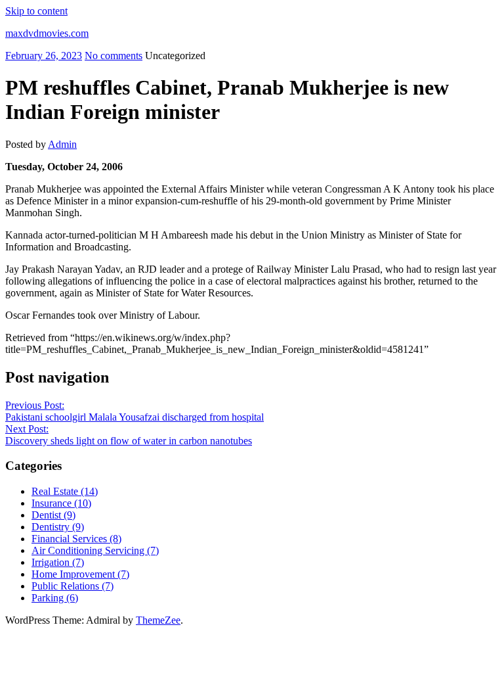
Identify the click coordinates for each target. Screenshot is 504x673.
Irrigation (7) (58, 562)
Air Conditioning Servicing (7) (95, 550)
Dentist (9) (53, 515)
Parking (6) (55, 597)
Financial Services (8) (76, 538)
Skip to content (36, 10)
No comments (113, 55)
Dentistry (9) (58, 526)
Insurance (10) (61, 503)
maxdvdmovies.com (47, 33)
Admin (62, 144)
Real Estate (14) (65, 491)
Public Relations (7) (73, 586)
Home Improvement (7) (80, 574)
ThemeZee (158, 620)
